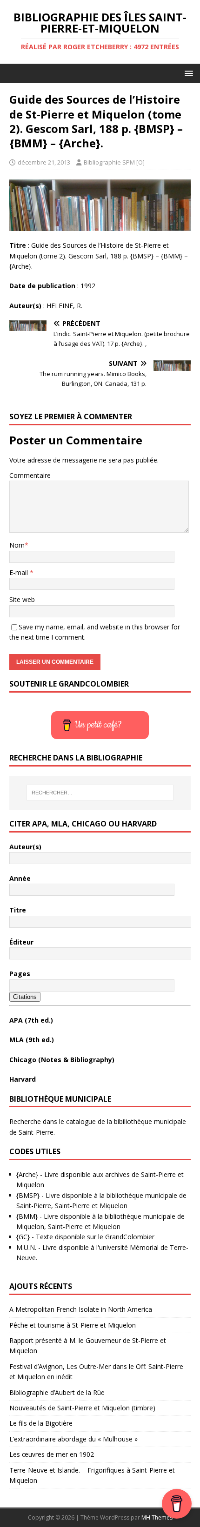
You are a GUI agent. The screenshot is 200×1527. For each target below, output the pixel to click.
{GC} (23, 1236)
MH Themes (157, 1517)
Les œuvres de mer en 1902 (51, 1454)
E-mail (19, 572)
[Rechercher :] (100, 792)
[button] (187, 72)
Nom (17, 545)
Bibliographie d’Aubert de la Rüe (57, 1392)
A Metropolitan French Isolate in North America (80, 1309)
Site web (22, 599)
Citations (25, 996)
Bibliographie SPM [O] (114, 162)
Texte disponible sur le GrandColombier (95, 1236)
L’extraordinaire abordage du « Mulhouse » (73, 1438)
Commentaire (30, 475)
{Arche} (27, 1174)
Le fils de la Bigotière (41, 1423)
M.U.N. (26, 1247)
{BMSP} (28, 1195)
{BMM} (27, 1216)
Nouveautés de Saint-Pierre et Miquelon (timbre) (82, 1407)
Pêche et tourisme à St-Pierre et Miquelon (72, 1325)
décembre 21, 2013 (44, 162)
